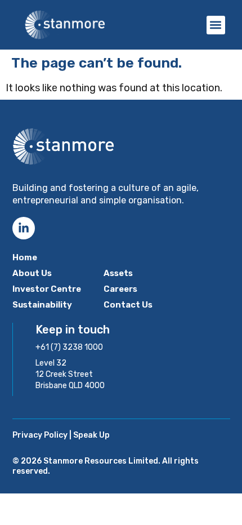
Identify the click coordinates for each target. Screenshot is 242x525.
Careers (120, 289)
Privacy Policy (40, 435)
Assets (118, 273)
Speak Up (91, 435)
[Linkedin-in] (23, 228)
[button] (216, 25)
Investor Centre (46, 289)
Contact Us (128, 305)
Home (24, 257)
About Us (32, 273)
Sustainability (42, 305)
